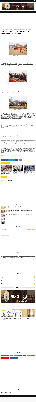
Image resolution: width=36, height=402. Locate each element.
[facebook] (27, 0)
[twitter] (29, 0)
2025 (18, 277)
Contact (7, 0)
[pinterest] (34, 0)
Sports (6, 392)
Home (1, 0)
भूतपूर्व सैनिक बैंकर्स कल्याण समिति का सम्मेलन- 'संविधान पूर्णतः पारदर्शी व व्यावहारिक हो (18, 172)
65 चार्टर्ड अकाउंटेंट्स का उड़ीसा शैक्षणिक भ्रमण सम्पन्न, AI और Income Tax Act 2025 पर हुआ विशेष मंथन (15, 318)
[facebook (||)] (14, 358)
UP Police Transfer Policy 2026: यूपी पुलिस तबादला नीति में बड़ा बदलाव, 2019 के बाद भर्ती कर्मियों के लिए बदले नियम (18, 210)
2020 (18, 284)
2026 (18, 276)
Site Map (14, 0)
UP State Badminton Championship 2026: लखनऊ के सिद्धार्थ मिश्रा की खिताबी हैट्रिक (15, 221)
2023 (18, 280)
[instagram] (31, 0)
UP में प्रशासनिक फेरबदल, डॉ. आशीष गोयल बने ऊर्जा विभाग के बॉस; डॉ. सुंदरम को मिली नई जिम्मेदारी (16, 206)
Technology (9, 392)
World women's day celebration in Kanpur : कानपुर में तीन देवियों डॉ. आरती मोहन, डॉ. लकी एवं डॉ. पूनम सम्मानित (18, 214)
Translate (16, 235)
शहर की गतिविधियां (5, 29)
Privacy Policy (10, 0)
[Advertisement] (18, 22)
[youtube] (32, 0)
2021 (18, 283)
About (4, 0)
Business (2, 392)
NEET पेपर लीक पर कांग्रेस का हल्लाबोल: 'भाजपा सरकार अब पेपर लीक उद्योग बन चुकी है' (29, 172)
